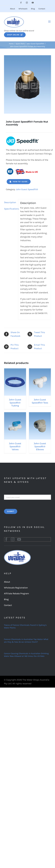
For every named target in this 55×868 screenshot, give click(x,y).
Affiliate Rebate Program (16, 593)
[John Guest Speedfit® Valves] (15, 414)
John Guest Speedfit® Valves (15, 446)
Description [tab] (10, 202)
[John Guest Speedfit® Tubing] (15, 370)
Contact (8, 605)
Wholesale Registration (16, 587)
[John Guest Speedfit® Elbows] (40, 414)
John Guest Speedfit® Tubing (15, 402)
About (7, 581)
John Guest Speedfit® (27, 189)
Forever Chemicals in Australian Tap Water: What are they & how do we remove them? (26, 640)
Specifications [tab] (10, 208)
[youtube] (19, 539)
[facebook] (6, 539)
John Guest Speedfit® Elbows (40, 446)
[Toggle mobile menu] (49, 21)
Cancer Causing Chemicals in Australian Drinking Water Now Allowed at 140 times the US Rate (26, 654)
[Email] (27, 497)
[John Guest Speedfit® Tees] (40, 370)
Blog (6, 599)
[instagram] (13, 539)
